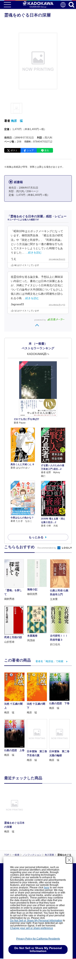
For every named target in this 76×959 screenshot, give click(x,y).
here (46, 887)
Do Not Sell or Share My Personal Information (36, 920)
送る (46, 150)
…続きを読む (33, 252)
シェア (30, 150)
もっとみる (36, 537)
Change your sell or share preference (31, 928)
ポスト (14, 150)
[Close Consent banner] (69, 860)
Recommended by (47, 548)
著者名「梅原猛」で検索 (49, 661)
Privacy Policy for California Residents (38, 938)
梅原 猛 (17, 120)
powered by (40, 320)
